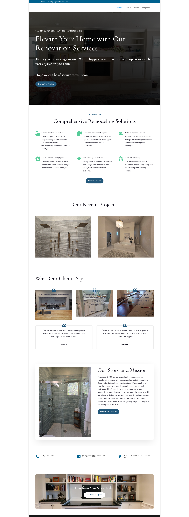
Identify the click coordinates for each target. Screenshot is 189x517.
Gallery (136, 8)
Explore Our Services (46, 84)
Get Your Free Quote (94, 495)
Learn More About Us (108, 412)
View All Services (94, 181)
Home (119, 8)
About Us (127, 8)
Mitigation (146, 8)
